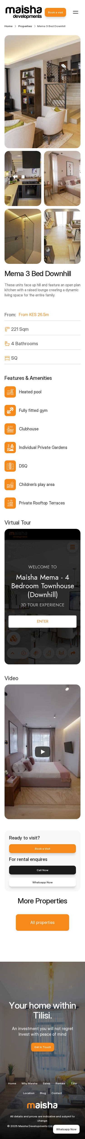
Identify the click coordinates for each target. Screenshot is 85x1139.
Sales (46, 1083)
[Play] (42, 751)
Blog (43, 1093)
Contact (56, 1093)
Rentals (60, 1083)
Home (12, 1083)
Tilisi (74, 1083)
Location (28, 1093)
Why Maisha (29, 1083)
